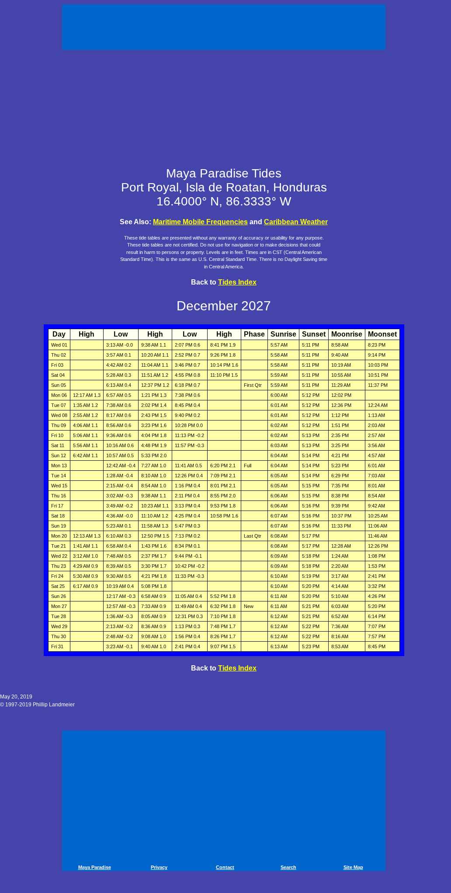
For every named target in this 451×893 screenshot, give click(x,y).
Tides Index (237, 282)
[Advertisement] (225, 25)
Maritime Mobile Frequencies (200, 222)
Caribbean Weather (296, 222)
